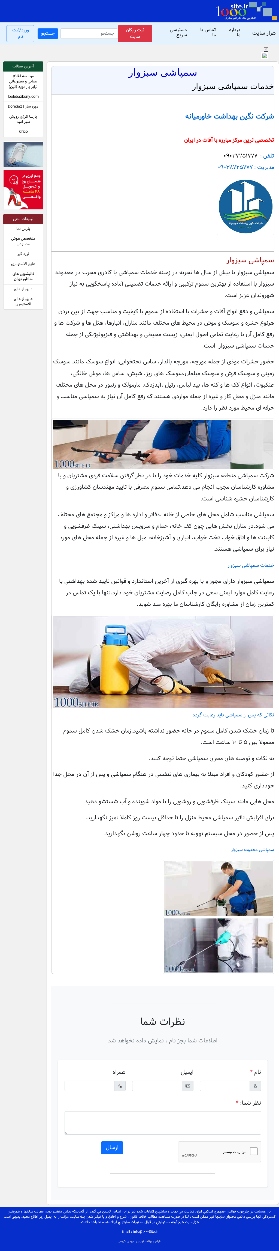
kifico (23, 132)
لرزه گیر (23, 254)
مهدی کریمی (126, 1241)
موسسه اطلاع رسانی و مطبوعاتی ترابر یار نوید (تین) (23, 81)
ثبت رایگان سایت (135, 33)
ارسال (112, 1147)
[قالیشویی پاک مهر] (23, 191)
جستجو (48, 33)
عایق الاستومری (23, 264)
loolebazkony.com (23, 97)
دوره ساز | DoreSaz (23, 106)
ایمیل (187, 1072)
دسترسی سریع (178, 32)
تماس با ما (208, 32)
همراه (119, 1072)
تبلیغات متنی (23, 219)
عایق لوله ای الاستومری (23, 301)
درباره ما (234, 32)
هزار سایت (264, 33)
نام (255, 1072)
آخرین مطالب (23, 66)
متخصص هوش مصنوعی (23, 241)
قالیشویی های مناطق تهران (23, 276)
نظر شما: (248, 1103)
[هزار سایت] (246, 11)
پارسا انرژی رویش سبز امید (23, 119)
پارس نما (23, 229)
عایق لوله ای (23, 289)
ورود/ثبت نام (20, 33)
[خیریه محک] (23, 155)
